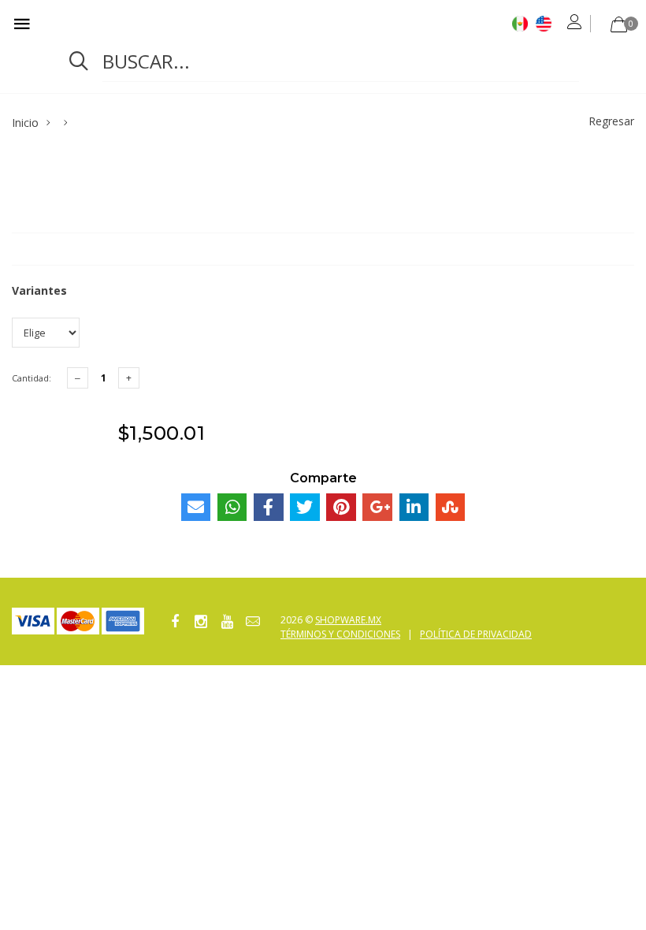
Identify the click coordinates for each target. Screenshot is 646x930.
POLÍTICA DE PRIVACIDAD (476, 634)
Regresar (611, 120)
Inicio (25, 122)
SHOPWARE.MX (348, 620)
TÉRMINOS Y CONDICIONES (340, 634)
